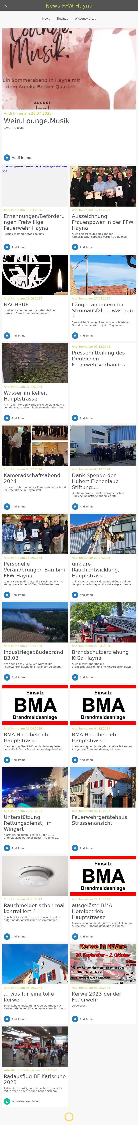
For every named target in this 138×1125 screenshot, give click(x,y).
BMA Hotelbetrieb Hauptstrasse (26, 738)
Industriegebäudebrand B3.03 (33, 655)
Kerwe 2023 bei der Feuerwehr (96, 997)
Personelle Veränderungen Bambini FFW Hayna (34, 570)
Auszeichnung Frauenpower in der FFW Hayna (103, 222)
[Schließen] (6, 6)
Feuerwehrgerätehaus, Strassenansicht (100, 820)
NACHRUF (16, 305)
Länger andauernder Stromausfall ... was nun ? (102, 310)
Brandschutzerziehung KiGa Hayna (100, 655)
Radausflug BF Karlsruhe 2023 (35, 1079)
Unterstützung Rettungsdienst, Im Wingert (28, 823)
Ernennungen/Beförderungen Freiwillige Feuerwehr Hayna (34, 222)
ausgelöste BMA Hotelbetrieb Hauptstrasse (92, 911)
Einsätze (62, 18)
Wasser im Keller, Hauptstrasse (25, 396)
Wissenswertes (85, 18)
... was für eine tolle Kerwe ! (29, 997)
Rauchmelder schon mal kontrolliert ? (34, 908)
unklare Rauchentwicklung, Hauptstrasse (95, 570)
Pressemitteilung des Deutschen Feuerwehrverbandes (98, 359)
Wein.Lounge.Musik (37, 121)
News (46, 18)
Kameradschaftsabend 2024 (32, 478)
